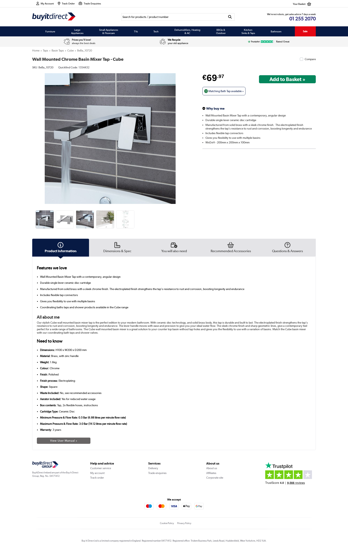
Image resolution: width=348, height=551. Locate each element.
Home (35, 50)
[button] (185, 134)
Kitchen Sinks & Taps (248, 31)
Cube (70, 50)
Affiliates (211, 473)
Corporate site (214, 477)
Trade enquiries (157, 473)
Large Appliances (77, 31)
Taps (45, 50)
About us (211, 468)
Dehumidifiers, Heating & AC (187, 31)
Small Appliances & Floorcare (108, 31)
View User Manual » (63, 440)
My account (97, 473)
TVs (136, 31)
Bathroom (276, 31)
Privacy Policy (184, 523)
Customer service (100, 468)
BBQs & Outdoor (221, 31)
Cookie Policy (167, 523)
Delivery (153, 468)
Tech (155, 31)
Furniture (50, 31)
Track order (97, 477)
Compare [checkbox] (310, 59)
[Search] (230, 17)
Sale (305, 31)
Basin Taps (58, 50)
